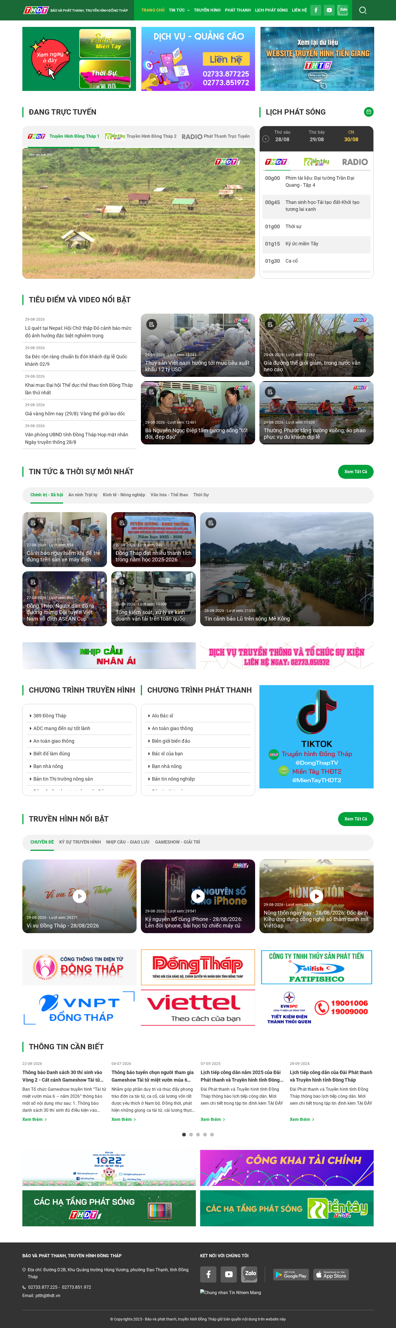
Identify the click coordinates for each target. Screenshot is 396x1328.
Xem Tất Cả (356, 471)
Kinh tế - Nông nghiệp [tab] (124, 494)
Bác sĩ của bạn (167, 753)
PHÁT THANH (238, 10)
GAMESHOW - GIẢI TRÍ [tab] (177, 842)
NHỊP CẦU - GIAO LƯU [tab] (128, 842)
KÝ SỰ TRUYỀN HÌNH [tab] (80, 842)
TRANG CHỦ (153, 10)
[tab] (63, 137)
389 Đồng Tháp (49, 715)
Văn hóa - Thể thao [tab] (169, 494)
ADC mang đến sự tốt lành (61, 728)
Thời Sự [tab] (201, 494)
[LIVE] (138, 213)
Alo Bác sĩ (162, 715)
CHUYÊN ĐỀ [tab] (42, 842)
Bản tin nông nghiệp (173, 779)
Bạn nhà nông (48, 766)
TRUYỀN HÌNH (207, 10)
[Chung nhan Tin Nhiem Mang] (287, 1292)
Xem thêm (32, 1119)
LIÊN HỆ (299, 10)
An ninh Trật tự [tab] (83, 494)
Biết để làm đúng (51, 753)
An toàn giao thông (53, 741)
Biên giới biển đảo (171, 741)
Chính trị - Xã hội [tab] (46, 494)
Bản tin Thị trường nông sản (63, 779)
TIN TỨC (177, 10)
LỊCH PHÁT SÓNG (271, 10)
